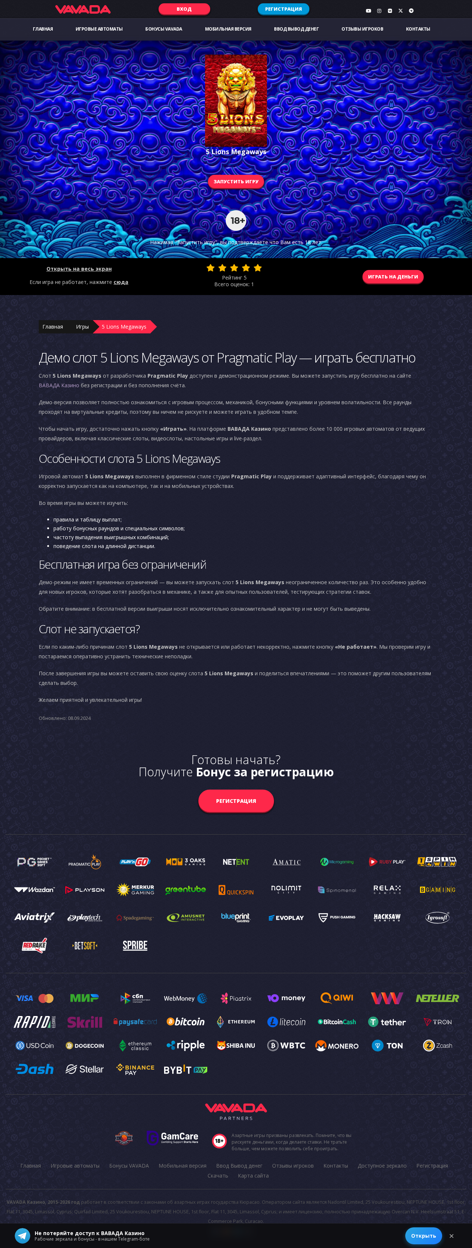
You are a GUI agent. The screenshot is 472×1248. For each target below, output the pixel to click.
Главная (43, 29)
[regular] (234, 267)
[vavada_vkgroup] (390, 11)
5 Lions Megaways (124, 326)
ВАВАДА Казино (59, 385)
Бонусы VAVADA (163, 29)
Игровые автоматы (99, 29)
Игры (82, 326)
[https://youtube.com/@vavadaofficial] (368, 11)
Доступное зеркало (382, 1165)
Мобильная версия (228, 29)
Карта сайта (253, 1175)
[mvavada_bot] (411, 11)
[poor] (222, 267)
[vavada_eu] (400, 11)
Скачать (218, 1175)
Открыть (423, 1235)
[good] (246, 267)
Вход (184, 9)
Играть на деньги (393, 276)
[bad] (210, 267)
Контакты (418, 29)
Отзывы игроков (362, 29)
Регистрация (283, 9)
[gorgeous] (258, 267)
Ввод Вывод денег (296, 29)
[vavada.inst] (379, 11)
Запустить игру (236, 181)
